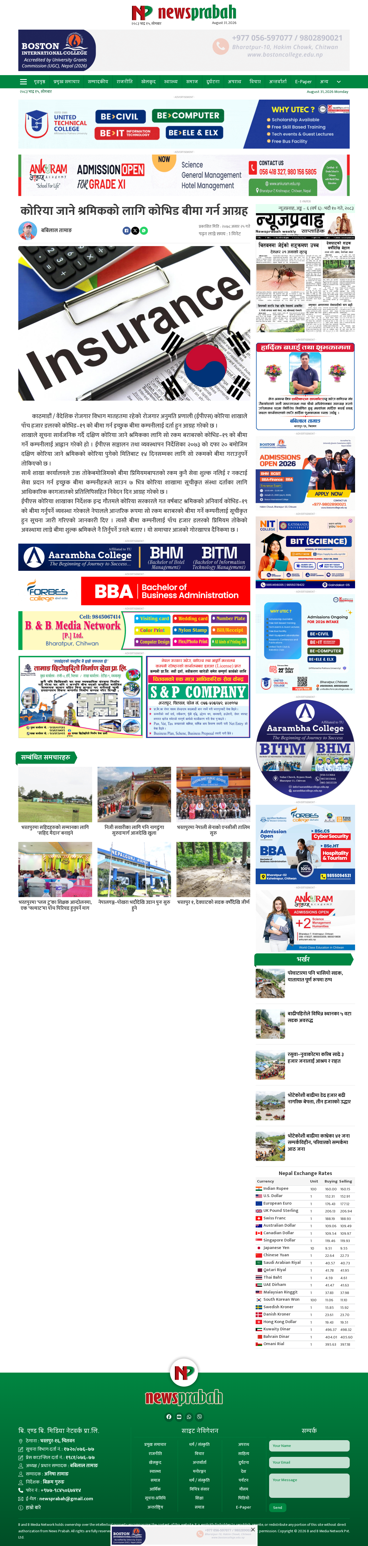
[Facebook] (127, 231)
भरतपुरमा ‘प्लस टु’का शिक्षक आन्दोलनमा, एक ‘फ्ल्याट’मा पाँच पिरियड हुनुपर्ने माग (55, 905)
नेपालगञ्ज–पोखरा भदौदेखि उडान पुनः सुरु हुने (134, 905)
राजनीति (125, 81)
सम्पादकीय (98, 81)
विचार (255, 81)
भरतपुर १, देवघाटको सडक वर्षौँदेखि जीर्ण (213, 902)
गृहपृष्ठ (39, 81)
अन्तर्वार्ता (278, 81)
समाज (192, 81)
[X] (135, 231)
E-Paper (303, 81)
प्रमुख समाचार (66, 81)
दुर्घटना (213, 81)
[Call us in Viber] (199, 1417)
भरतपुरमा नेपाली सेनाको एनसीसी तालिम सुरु (213, 831)
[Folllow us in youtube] (179, 1417)
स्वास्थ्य (171, 81)
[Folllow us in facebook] (168, 1417)
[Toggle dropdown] (338, 82)
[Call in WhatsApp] (189, 1417)
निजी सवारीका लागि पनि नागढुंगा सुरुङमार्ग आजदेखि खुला (134, 831)
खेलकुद (148, 81)
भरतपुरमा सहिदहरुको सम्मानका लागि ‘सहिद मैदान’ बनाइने (55, 831)
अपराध (234, 81)
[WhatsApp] (144, 231)
